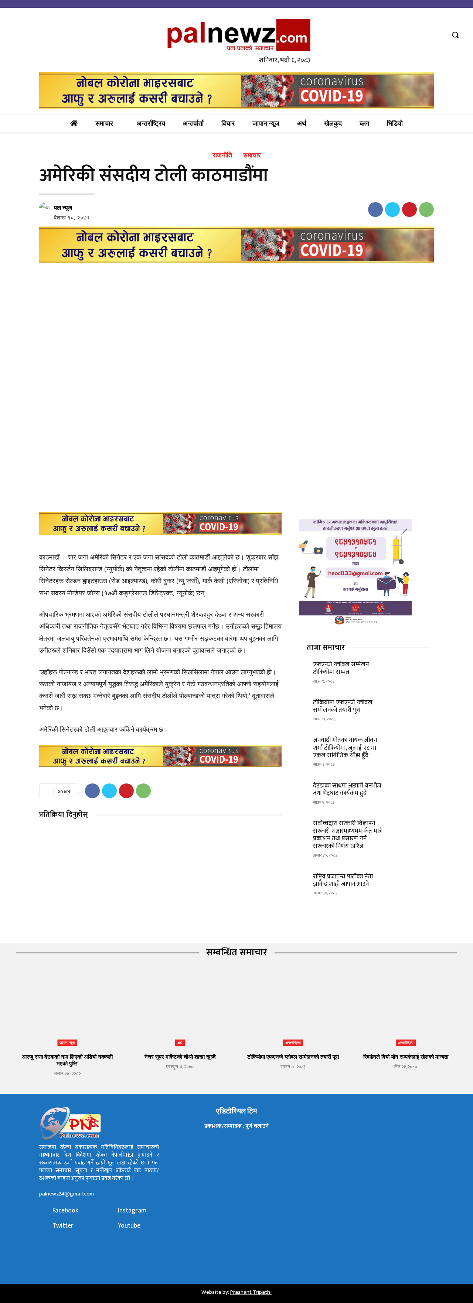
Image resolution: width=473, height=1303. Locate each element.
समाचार (252, 155)
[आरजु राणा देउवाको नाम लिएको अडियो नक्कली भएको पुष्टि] (67, 1010)
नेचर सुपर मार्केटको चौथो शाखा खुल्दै (180, 1056)
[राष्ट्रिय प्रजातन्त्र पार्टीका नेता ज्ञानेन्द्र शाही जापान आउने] (411, 883)
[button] (455, 35)
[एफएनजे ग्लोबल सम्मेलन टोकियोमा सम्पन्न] (411, 672)
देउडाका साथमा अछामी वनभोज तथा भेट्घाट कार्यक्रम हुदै (347, 789)
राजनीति (222, 155)
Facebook (65, 1211)
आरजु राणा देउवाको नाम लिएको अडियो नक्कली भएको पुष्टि (67, 1060)
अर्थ (180, 1042)
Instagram (132, 1211)
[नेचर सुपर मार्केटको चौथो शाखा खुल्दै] (180, 1010)
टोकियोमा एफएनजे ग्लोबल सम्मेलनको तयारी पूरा (342, 706)
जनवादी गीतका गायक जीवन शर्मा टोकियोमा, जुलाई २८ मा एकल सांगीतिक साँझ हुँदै (345, 748)
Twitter (63, 1226)
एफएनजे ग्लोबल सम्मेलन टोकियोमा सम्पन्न (341, 668)
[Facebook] (412, 35)
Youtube (129, 1226)
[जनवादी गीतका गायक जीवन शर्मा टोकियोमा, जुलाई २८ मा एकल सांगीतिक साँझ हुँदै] (411, 747)
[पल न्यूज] (45, 207)
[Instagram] (110, 1211)
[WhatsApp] (426, 209)
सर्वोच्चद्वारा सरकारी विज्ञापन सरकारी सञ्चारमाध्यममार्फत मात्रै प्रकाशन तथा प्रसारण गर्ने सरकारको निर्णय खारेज (347, 834)
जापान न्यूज (67, 1042)
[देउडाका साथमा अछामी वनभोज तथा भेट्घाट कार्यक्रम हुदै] (411, 793)
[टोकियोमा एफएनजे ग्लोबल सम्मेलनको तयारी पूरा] (411, 709)
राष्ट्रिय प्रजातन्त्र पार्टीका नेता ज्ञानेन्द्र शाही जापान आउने (343, 880)
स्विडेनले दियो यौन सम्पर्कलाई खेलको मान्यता (405, 1056)
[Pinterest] (409, 209)
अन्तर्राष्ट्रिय (293, 1042)
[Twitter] (426, 35)
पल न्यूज (63, 207)
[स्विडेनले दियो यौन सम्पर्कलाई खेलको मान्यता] (406, 1010)
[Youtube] (440, 35)
